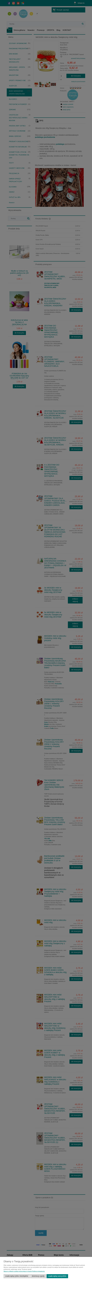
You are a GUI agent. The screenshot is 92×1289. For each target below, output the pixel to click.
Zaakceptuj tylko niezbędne (16, 1276)
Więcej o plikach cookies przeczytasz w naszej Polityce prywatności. (24, 1271)
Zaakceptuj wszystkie (57, 1276)
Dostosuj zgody (38, 1276)
